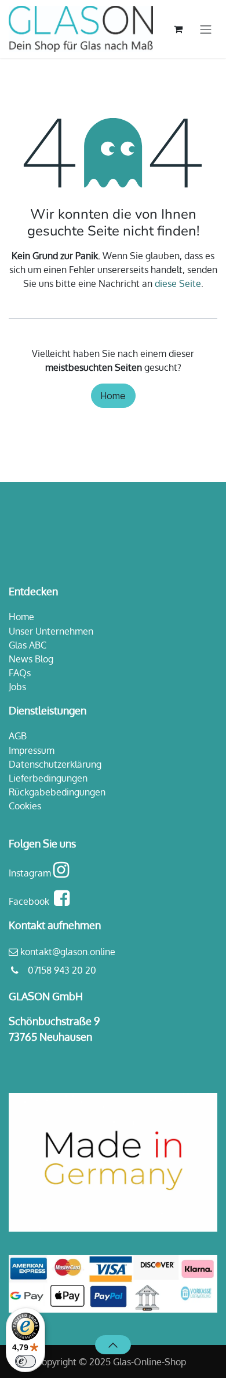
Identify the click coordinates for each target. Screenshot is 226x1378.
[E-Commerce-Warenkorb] (177, 28)
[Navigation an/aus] (205, 29)
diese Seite (178, 283)
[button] (112, 1344)
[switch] (25, 1361)
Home (113, 395)
